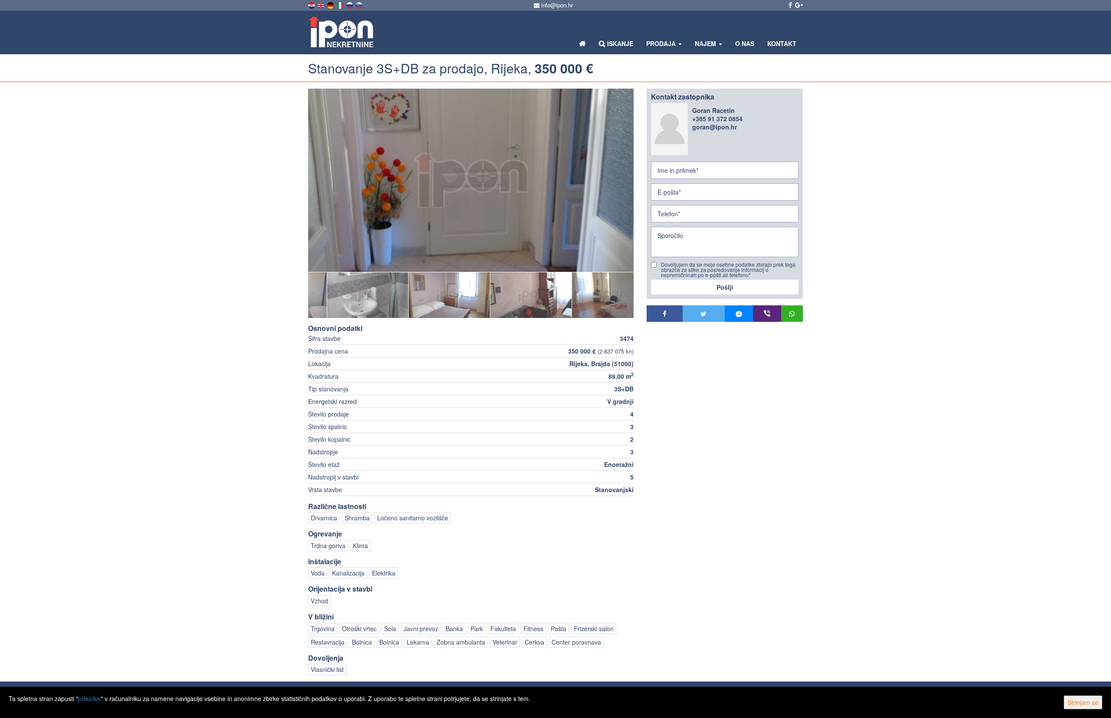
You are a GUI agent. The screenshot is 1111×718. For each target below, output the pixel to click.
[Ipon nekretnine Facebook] (789, 4)
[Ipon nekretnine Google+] (798, 4)
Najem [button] (706, 43)
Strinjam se (1083, 702)
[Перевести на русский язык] (350, 4)
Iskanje (619, 43)
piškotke (89, 698)
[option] (349, 295)
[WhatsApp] (792, 313)
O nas (744, 43)
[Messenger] (739, 313)
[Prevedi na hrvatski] (312, 4)
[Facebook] (665, 313)
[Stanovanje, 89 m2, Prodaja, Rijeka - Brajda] (471, 180)
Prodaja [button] (661, 43)
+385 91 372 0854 (717, 118)
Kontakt (781, 43)
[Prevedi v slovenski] (360, 4)
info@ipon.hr (556, 5)
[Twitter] (704, 313)
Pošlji (725, 287)
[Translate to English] (321, 4)
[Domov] (582, 43)
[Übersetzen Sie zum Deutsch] (331, 4)
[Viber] (767, 313)
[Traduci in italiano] (341, 4)
